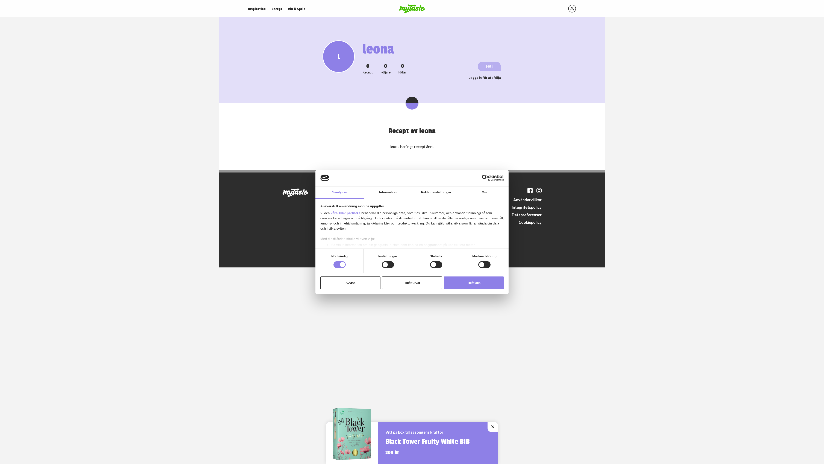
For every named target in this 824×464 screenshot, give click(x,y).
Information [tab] (388, 192)
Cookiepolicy (530, 222)
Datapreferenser (527, 214)
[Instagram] (539, 190)
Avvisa (350, 283)
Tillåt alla (473, 283)
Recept (276, 9)
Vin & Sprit (296, 9)
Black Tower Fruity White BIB (427, 441)
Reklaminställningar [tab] (436, 192)
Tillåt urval (412, 283)
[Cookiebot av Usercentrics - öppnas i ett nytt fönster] (485, 178)
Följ (489, 66)
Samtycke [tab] (339, 192)
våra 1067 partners (345, 213)
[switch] (388, 264)
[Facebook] (530, 190)
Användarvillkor (527, 199)
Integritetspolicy (527, 207)
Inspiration (257, 9)
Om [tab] (484, 192)
